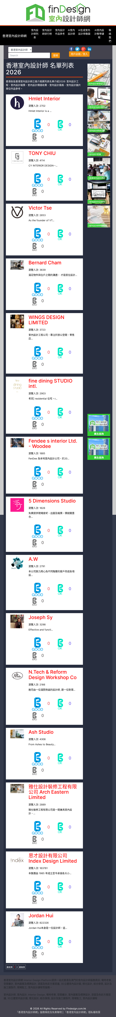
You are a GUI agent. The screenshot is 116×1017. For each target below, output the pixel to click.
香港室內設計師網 (14, 36)
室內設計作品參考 (60, 32)
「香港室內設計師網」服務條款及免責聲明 (39, 1012)
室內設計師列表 (34, 34)
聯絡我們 (110, 36)
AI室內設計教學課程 (99, 34)
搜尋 (55, 55)
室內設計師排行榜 (47, 32)
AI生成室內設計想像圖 (84, 32)
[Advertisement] (101, 274)
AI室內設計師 (71, 32)
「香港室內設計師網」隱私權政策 (82, 1012)
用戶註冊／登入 (79, 54)
